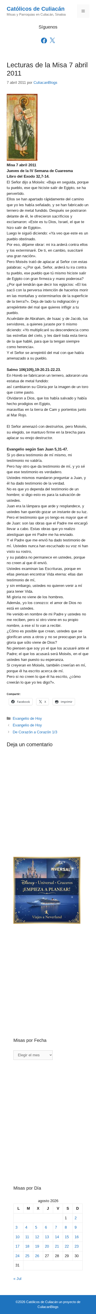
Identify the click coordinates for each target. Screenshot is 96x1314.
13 (47, 1237)
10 (17, 1237)
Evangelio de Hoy (27, 718)
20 (47, 1246)
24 (17, 1256)
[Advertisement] (48, 973)
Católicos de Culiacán (36, 9)
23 (77, 1246)
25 (27, 1256)
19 (37, 1246)
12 (37, 1237)
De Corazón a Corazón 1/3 (35, 732)
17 (17, 1246)
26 (37, 1256)
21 (57, 1246)
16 (77, 1237)
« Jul (17, 1279)
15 (67, 1237)
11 (27, 1237)
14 (57, 1237)
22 (67, 1246)
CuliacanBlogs (48, 1307)
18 (27, 1246)
